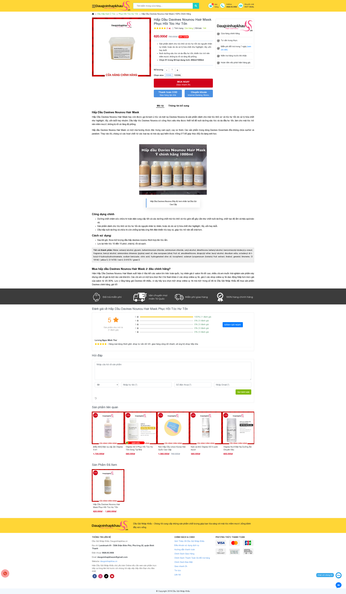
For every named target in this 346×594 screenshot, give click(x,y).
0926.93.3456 (108, 553)
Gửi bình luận (243, 392)
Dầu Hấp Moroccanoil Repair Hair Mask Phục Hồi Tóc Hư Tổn (238, 448)
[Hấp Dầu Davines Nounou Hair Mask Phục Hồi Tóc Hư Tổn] (121, 47)
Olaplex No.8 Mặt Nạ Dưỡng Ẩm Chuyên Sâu (205, 448)
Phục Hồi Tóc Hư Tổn (128, 14)
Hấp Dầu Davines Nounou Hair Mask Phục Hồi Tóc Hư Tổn (106, 505)
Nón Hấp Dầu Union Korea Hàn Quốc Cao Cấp (139, 448)
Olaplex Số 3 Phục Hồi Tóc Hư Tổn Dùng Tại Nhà (106, 448)
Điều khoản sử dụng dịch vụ (186, 545)
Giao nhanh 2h (180, 566)
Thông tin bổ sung (178, 105)
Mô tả (160, 105)
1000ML (177, 75)
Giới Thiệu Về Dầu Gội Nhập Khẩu (189, 541)
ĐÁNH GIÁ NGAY (232, 324)
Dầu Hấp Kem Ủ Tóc (106, 14)
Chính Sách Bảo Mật (183, 562)
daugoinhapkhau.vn (108, 561)
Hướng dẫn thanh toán (184, 549)
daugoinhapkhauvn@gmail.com (112, 557)
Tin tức (177, 570)
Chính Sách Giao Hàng (184, 554)
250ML (169, 75)
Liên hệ (177, 575)
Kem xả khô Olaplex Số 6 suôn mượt (171, 448)
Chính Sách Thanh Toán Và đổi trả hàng (192, 558)
